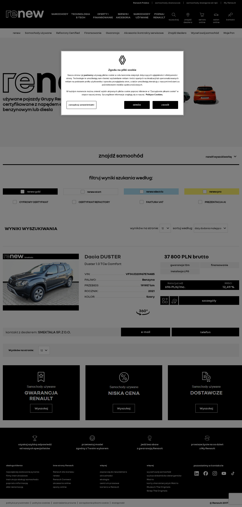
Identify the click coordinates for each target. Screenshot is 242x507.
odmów (137, 105)
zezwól (165, 105)
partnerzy (89, 75)
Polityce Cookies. (154, 94)
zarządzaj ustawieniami (81, 105)
